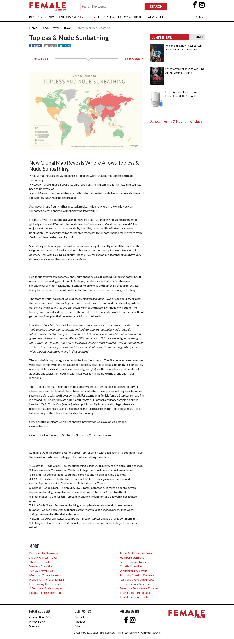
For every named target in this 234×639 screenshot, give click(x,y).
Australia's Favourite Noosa (137, 579)
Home (33, 27)
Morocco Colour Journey (45, 575)
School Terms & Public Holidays (176, 121)
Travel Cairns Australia (134, 597)
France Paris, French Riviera (46, 579)
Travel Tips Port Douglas (135, 592)
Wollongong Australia (133, 570)
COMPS (50, 17)
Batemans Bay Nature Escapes (139, 588)
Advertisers (81, 625)
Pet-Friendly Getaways (43, 553)
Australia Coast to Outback (137, 575)
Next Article (133, 58)
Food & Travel (50, 27)
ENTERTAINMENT (70, 17)
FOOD (89, 17)
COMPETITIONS (162, 37)
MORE (199, 37)
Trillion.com (123, 632)
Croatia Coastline (131, 566)
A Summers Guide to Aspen (46, 588)
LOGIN (197, 17)
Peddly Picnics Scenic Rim (45, 592)
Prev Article (40, 58)
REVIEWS (123, 17)
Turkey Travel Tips (41, 570)
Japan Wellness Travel (43, 557)
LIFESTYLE (105, 17)
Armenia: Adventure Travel (136, 553)
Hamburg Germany (132, 557)
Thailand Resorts (39, 562)
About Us (80, 621)
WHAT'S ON (155, 17)
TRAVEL (138, 17)
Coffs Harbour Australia (135, 584)
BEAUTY (34, 17)
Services (34, 625)
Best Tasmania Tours (133, 562)
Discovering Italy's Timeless (47, 584)
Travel (67, 27)
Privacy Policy (37, 621)
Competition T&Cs (40, 617)
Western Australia (40, 566)
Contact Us (81, 617)
